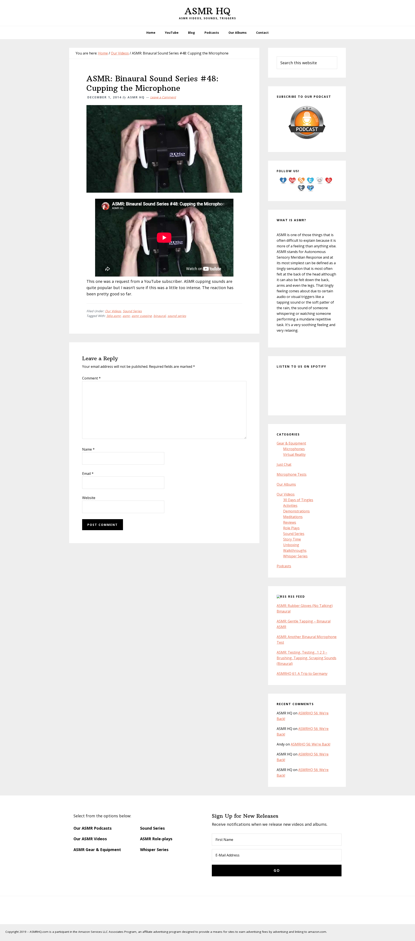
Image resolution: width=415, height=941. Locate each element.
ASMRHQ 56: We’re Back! (310, 744)
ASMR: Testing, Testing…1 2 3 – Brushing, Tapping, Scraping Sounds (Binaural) (306, 658)
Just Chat (284, 464)
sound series (177, 316)
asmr (126, 316)
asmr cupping (142, 316)
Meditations (293, 516)
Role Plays (291, 528)
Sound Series (132, 311)
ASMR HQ (207, 11)
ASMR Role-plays (156, 838)
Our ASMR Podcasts (92, 828)
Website (88, 497)
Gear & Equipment (291, 443)
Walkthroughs (294, 550)
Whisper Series (295, 556)
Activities (290, 505)
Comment (91, 378)
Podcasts (284, 566)
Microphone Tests (291, 474)
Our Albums (286, 484)
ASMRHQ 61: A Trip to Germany (302, 673)
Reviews (289, 522)
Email (88, 473)
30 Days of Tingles (298, 500)
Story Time (292, 539)
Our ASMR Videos (90, 838)
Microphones (294, 448)
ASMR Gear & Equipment (97, 849)
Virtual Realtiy (294, 454)
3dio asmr (113, 316)
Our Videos (113, 311)
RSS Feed (296, 596)
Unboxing (291, 545)
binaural (159, 316)
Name (88, 449)
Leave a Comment (163, 97)
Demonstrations (296, 511)
